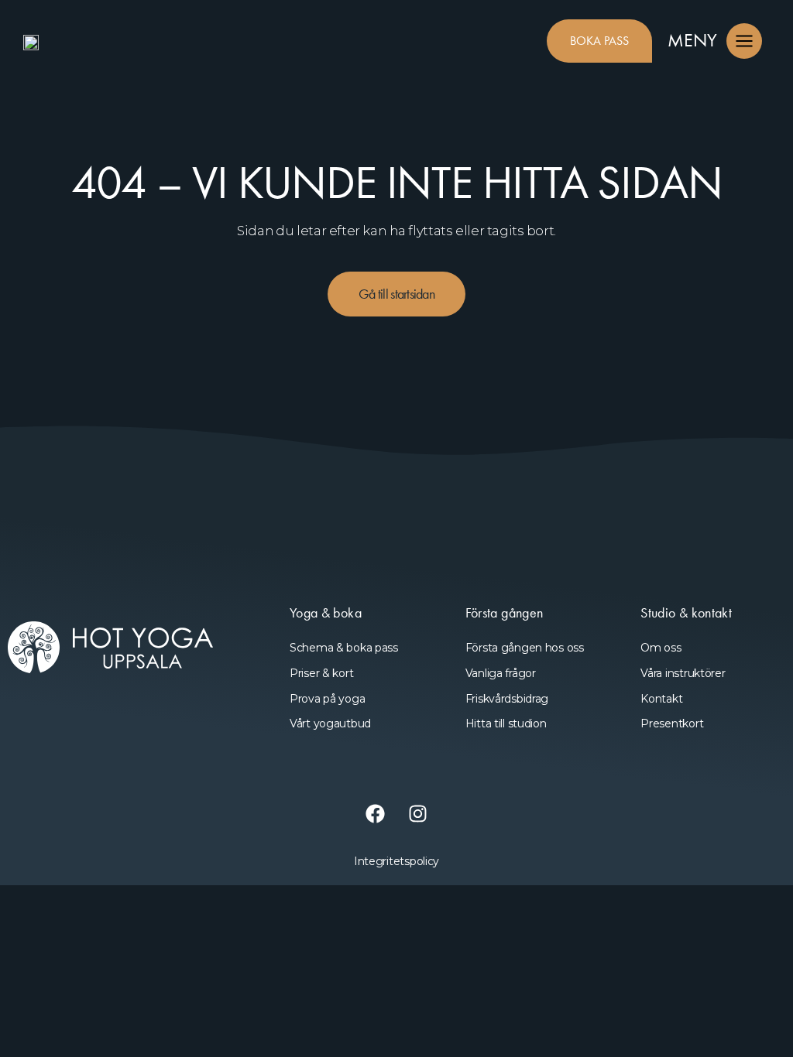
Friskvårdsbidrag (507, 699)
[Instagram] (418, 814)
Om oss (660, 648)
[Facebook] (375, 814)
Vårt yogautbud (330, 723)
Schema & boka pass (344, 648)
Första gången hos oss (524, 648)
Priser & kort (321, 673)
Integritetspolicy (396, 861)
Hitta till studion (506, 723)
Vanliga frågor (500, 673)
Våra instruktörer (682, 673)
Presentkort (671, 723)
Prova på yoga (327, 699)
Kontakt (661, 699)
